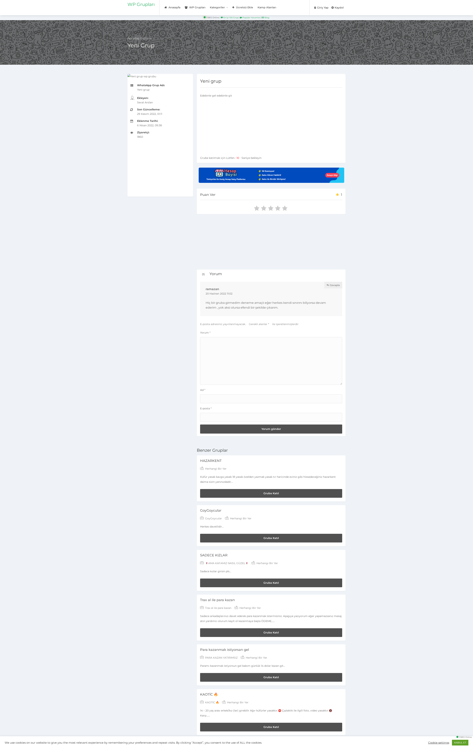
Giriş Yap (322, 7)
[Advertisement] (160, 171)
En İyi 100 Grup (230, 17)
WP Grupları (141, 4)
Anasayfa (174, 7)
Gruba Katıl (271, 493)
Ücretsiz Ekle (244, 7)
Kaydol (339, 7)
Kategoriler (217, 7)
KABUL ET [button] (460, 742)
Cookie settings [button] (438, 742)
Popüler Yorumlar (251, 17)
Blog (266, 17)
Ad (202, 390)
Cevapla (334, 285)
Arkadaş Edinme (139, 38)
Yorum (205, 332)
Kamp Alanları (267, 7)
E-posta (206, 408)
